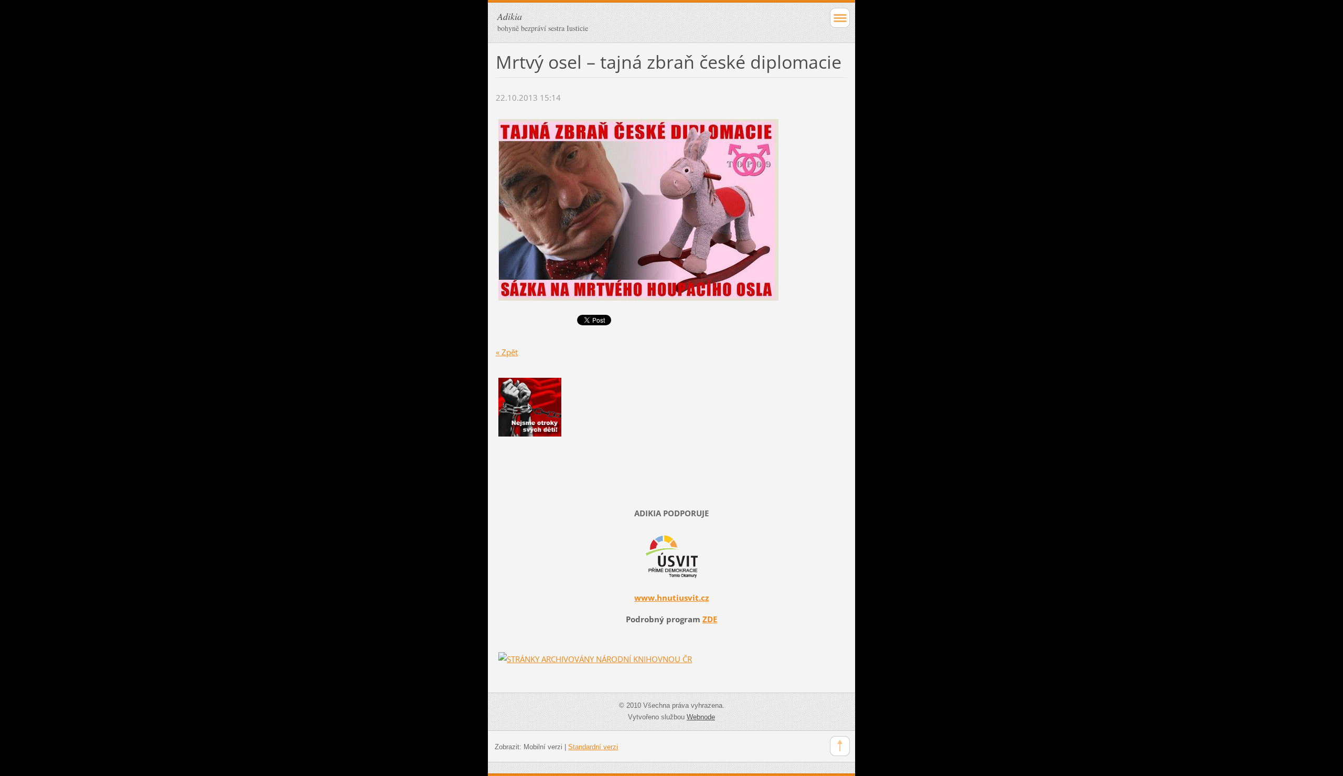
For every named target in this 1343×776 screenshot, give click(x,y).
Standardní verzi (593, 747)
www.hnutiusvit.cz (671, 597)
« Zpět (507, 352)
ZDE (709, 619)
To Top (840, 746)
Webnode (701, 717)
